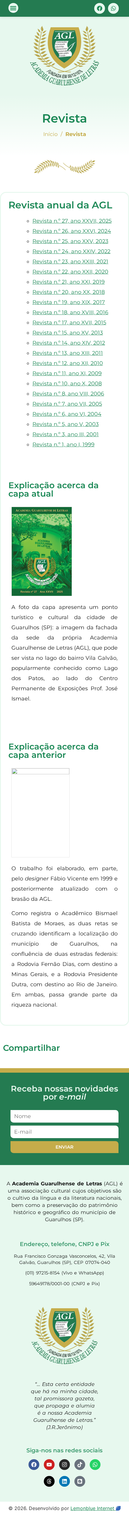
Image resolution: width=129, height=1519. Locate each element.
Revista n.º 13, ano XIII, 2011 (67, 353)
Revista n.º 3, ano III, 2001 (65, 434)
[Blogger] (79, 1481)
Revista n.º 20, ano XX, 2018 (68, 292)
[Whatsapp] (113, 8)
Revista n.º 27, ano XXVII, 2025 (72, 221)
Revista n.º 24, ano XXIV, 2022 (71, 251)
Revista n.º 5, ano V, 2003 (65, 424)
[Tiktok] (79, 1464)
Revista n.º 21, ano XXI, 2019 (68, 282)
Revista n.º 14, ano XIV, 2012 (68, 343)
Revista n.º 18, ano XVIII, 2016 (70, 312)
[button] (13, 8)
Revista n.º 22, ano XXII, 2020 (70, 271)
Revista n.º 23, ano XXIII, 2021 (70, 261)
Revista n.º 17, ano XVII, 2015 (69, 322)
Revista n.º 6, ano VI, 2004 (66, 414)
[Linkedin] (64, 1481)
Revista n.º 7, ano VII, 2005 (67, 404)
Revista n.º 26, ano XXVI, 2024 (71, 231)
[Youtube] (49, 1464)
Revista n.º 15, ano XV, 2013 (67, 332)
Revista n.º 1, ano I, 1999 (63, 444)
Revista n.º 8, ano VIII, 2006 (68, 393)
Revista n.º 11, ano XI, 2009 (67, 373)
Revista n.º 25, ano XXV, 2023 (70, 241)
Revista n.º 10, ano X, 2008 (67, 383)
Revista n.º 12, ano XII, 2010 (67, 363)
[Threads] (49, 1481)
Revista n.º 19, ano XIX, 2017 (68, 302)
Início (50, 134)
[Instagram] (64, 1464)
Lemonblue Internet (93, 1508)
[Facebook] (99, 8)
